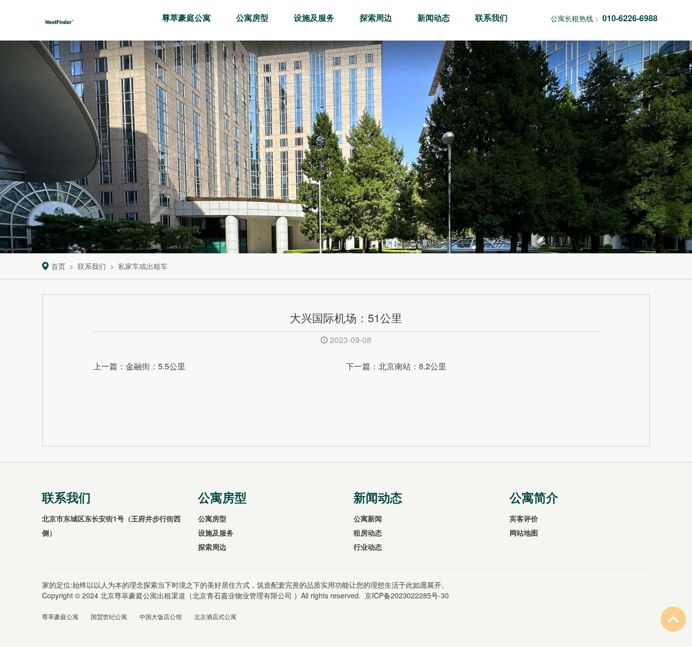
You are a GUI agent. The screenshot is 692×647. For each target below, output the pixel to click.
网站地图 (524, 532)
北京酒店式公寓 (215, 616)
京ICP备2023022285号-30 (407, 595)
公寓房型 (252, 17)
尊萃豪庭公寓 (186, 17)
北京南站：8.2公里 (412, 366)
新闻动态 (433, 17)
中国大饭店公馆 (160, 616)
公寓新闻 (368, 518)
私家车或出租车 (143, 266)
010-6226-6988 (630, 18)
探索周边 (376, 17)
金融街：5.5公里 (155, 366)
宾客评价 (524, 518)
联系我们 (491, 17)
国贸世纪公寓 (109, 616)
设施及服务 (314, 17)
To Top (673, 619)
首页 (58, 266)
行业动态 (368, 547)
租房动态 (368, 532)
